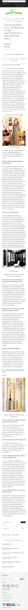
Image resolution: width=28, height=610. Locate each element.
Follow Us (16, 535)
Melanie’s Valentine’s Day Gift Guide (10, 548)
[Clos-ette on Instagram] (17, 587)
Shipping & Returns (7, 595)
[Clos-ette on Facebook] (8, 587)
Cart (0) (15, 3)
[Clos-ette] (14, 13)
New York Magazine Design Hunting (11, 561)
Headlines (22, 18)
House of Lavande (19, 363)
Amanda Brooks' (6, 495)
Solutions (8, 21)
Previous (6, 528)
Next (23, 528)
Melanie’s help (6, 203)
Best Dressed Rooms (17, 21)
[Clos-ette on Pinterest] (13, 587)
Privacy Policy (5, 600)
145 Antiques (5, 168)
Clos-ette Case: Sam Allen (8, 566)
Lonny (7, 85)
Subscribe (7, 535)
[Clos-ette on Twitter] (4, 587)
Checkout (22, 3)
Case (12, 18)
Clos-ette (4, 72)
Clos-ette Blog (6, 18)
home (17, 6)
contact (22, 6)
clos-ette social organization (14, 54)
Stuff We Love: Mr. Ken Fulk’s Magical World (13, 552)
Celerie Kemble (6, 76)
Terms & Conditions (7, 597)
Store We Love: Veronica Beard (9, 557)
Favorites (16, 18)
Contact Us (4, 592)
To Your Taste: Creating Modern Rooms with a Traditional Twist (14, 109)
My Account (7, 3)
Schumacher (11, 104)
